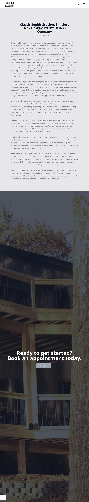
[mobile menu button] (84, 4)
